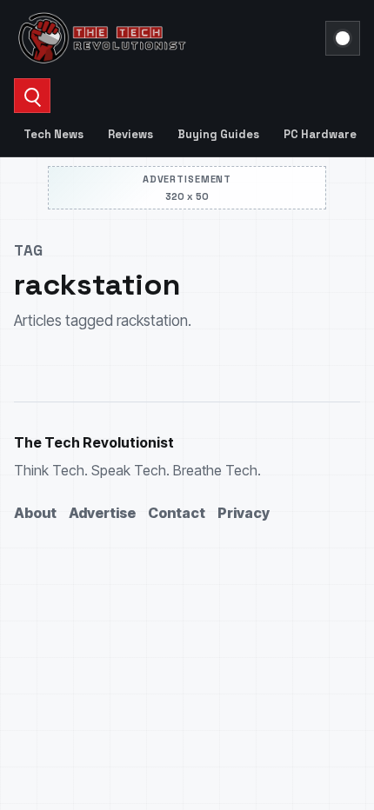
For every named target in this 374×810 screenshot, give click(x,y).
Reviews (130, 134)
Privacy (243, 512)
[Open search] (32, 95)
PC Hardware (320, 134)
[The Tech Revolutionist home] (164, 38)
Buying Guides (218, 134)
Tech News (53, 134)
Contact (176, 512)
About (35, 512)
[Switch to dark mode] (342, 38)
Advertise (102, 512)
